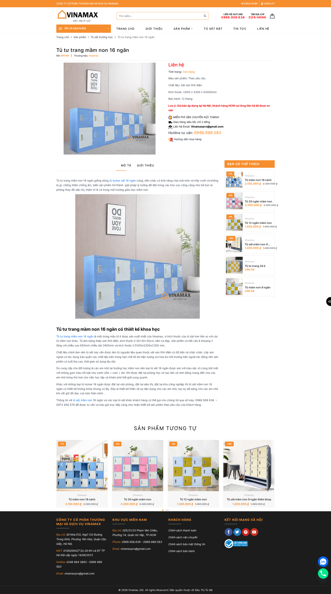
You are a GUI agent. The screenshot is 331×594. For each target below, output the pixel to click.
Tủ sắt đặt (213, 28)
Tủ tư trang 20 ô (255, 266)
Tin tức (240, 28)
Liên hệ (263, 28)
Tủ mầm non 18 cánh (258, 180)
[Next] (268, 464)
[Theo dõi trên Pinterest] (246, 532)
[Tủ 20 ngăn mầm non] (234, 200)
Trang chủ (125, 28)
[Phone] (323, 573)
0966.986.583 (207, 132)
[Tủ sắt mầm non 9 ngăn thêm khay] (234, 243)
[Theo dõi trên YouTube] (254, 532)
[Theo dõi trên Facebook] (229, 532)
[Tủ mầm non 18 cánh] (234, 179)
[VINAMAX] (83, 16)
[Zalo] (323, 561)
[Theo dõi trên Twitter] (237, 532)
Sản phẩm (182, 28)
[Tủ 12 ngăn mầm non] (234, 222)
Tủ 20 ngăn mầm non (258, 201)
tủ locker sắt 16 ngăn (122, 180)
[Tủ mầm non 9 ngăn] (234, 286)
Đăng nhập (250, 3)
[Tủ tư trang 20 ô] (234, 265)
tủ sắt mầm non (82, 400)
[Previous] (62, 464)
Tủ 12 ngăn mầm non (258, 222)
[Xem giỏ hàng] (272, 16)
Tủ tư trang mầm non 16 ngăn (74, 336)
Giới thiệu (154, 28)
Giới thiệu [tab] (145, 165)
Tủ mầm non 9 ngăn (257, 287)
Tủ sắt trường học (102, 37)
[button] (83, 29)
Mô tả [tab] (126, 165)
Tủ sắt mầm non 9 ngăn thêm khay (256, 245)
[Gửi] (204, 15)
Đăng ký (269, 3)
